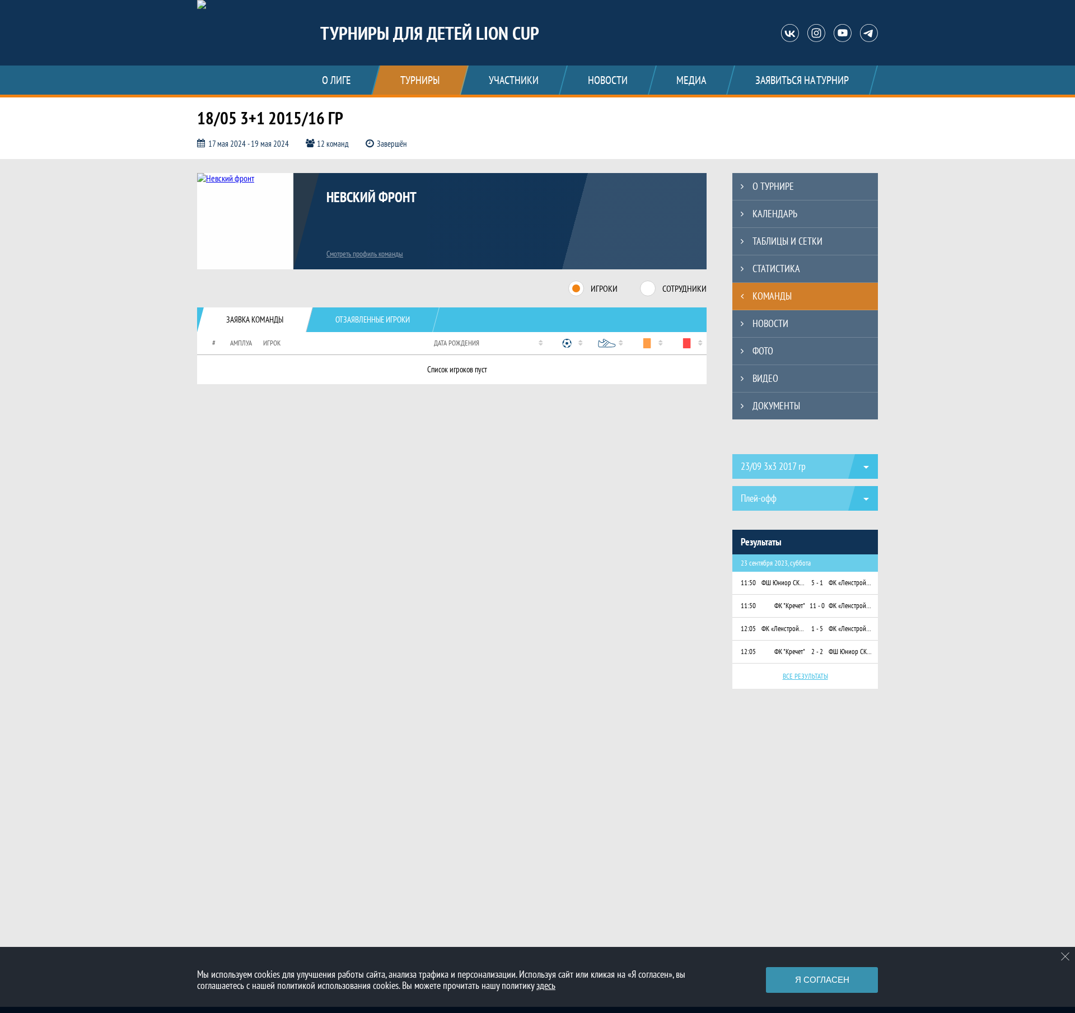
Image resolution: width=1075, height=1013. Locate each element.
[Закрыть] (1065, 956)
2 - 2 (817, 651)
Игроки (604, 288)
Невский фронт (371, 197)
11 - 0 (817, 605)
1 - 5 (817, 628)
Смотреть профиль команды (364, 254)
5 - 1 (817, 582)
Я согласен (822, 979)
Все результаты (805, 676)
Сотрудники (684, 288)
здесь (545, 985)
